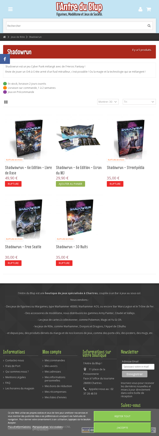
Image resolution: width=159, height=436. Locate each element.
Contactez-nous (14, 360)
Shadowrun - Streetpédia (125, 167)
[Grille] (6, 102)
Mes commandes (55, 360)
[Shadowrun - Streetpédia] (130, 138)
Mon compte (51, 352)
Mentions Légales (15, 377)
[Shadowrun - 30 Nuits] (79, 217)
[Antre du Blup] (79, 9)
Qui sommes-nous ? (17, 371)
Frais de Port (12, 366)
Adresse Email (130, 361)
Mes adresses (53, 371)
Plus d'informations (19, 427)
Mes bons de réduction (58, 386)
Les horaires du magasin (19, 388)
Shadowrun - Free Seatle (23, 246)
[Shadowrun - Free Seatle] (28, 217)
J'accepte (122, 427)
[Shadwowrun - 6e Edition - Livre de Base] (28, 138)
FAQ (7, 383)
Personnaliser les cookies (48, 427)
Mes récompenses (55, 391)
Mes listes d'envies (55, 397)
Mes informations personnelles (55, 379)
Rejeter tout (122, 416)
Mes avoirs (51, 366)
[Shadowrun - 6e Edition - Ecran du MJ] (79, 138)
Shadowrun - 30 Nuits (72, 246)
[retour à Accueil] (4, 37)
